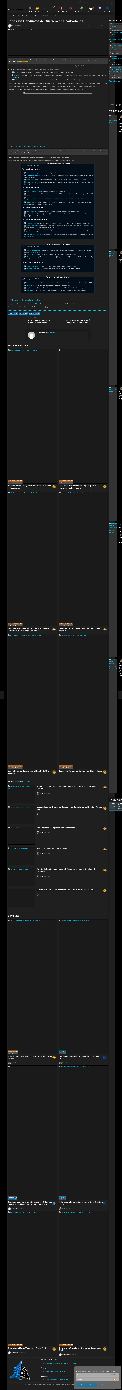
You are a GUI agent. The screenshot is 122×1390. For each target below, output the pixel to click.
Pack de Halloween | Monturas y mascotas (56, 828)
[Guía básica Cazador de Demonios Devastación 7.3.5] (83, 1278)
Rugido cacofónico (31, 287)
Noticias (26, 782)
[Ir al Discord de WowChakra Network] (25, 2)
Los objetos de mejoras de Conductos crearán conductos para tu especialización (29, 629)
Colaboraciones (65, 1363)
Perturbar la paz (31, 290)
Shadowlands (64, 482)
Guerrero (68, 66)
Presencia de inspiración (33, 283)
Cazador (42, 66)
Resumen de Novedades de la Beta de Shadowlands (32, 304)
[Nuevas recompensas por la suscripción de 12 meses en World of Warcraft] (21, 794)
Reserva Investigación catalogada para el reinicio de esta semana (77, 487)
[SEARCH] (80, 2)
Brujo (25, 66)
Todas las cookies (86, 1385)
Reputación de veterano (33, 225)
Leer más (112, 1371)
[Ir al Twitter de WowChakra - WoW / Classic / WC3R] (14, 2)
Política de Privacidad (51, 1379)
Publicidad (62, 1371)
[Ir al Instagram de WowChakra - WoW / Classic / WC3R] (32, 2)
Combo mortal (30, 179)
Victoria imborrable (32, 257)
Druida (63, 66)
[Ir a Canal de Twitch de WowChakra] (18, 2)
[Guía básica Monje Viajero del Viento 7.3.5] (32, 1278)
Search (108, 3)
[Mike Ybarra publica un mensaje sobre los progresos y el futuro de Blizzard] (113, 590)
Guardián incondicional (33, 250)
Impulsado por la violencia (33, 268)
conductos (14, 313)
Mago (76, 66)
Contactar (57, 1363)
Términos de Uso (63, 1379)
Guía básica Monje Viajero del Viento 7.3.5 (27, 1348)
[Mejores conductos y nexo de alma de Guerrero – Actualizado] (32, 416)
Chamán (59, 66)
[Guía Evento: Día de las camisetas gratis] (113, 454)
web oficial (40, 307)
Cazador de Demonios (50, 66)
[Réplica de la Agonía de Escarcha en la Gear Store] (83, 987)
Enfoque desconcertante (33, 266)
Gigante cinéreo (31, 182)
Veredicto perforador (32, 223)
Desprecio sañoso (32, 198)
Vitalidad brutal (30, 254)
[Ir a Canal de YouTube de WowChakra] (21, 2)
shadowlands (35, 313)
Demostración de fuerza (33, 211)
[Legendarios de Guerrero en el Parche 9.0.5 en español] (32, 701)
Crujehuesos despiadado (34, 175)
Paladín (80, 66)
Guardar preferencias (109, 1385)
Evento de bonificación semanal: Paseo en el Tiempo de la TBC (65, 890)
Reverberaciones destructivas (35, 234)
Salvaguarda (30, 285)
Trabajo (73, 1363)
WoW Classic (13, 1051)
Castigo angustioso (31, 230)
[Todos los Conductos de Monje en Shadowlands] (2, 695)
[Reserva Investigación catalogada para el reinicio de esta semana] (83, 416)
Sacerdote (89, 66)
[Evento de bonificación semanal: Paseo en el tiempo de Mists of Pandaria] (21, 877)
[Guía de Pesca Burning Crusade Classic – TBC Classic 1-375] (113, 726)
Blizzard (62, 1051)
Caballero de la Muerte (33, 66)
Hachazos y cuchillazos (33, 194)
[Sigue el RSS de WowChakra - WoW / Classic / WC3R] (28, 2)
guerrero (23, 313)
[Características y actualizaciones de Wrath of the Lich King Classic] (113, 182)
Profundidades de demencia (34, 191)
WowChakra (13, 1197)
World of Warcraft (15, 481)
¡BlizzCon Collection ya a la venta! (52, 848)
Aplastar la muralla (31, 173)
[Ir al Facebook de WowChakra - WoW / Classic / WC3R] (11, 2)
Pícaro (84, 66)
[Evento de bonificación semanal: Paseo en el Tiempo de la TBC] (21, 898)
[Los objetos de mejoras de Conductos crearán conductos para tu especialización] (32, 559)
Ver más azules (115, 81)
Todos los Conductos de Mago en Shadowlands (80, 771)
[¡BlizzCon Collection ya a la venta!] (21, 856)
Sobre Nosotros (49, 1363)
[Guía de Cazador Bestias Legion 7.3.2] (113, 318)
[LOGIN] (112, 2)
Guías (10, 482)
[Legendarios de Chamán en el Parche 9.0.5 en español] (83, 559)
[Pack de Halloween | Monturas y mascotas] (21, 836)
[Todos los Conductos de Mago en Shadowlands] (83, 701)
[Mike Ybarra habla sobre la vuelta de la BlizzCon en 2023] (83, 1132)
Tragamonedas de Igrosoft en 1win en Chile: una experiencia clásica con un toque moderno (30, 1203)
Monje (72, 66)
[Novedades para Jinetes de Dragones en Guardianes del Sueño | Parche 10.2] (21, 815)
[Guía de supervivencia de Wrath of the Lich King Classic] (32, 987)
